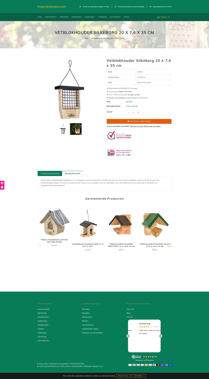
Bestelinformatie (72, 173)
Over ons (130, 309)
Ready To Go (98, 366)
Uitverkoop (42, 337)
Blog (128, 313)
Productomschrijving (49, 173)
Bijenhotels (64, 17)
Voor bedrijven (115, 17)
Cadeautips (103, 17)
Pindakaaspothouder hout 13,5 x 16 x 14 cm (154, 245)
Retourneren (87, 317)
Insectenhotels (50, 17)
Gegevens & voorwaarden (92, 333)
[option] (69, 90)
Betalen (85, 321)
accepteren (138, 376)
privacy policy (123, 376)
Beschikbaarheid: (114, 106)
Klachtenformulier (77, 364)
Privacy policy (42, 364)
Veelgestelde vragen (90, 329)
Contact (126, 17)
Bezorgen (86, 313)
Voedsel (41, 329)
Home (40, 17)
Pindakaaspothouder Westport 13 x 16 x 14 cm (121, 245)
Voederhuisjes (43, 325)
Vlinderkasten (77, 17)
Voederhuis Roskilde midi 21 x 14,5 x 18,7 (87, 245)
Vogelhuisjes (89, 17)
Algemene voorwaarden (59, 364)
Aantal (109, 112)
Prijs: (109, 102)
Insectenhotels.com (52, 6)
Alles (86, 38)
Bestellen (86, 309)
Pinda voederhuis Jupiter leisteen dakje (54, 241)
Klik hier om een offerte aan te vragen (145, 126)
